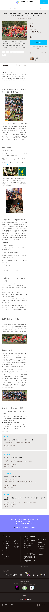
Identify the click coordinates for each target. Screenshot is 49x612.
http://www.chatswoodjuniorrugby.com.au (13, 164)
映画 (3, 541)
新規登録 (44, 2)
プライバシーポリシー (42, 552)
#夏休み (3, 54)
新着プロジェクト (16, 544)
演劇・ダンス (4, 550)
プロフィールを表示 (42, 60)
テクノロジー (8, 552)
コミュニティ (3, 547)
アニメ (3, 545)
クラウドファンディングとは (29, 541)
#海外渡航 (22, 52)
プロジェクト (5, 65)
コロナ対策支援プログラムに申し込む (29, 561)
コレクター (22, 65)
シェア (33, 53)
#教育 (17, 52)
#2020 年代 (40, 542)
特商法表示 (40, 554)
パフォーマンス (3, 555)
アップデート (13, 65)
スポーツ (29, 18)
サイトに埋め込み (44, 53)
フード (7, 556)
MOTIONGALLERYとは (42, 540)
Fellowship (26, 549)
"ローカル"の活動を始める (29, 551)
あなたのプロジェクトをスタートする (25, 527)
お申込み (26, 538)
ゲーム (7, 545)
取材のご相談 (41, 548)
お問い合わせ (41, 546)
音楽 (7, 543)
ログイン (3, 2)
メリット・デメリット (28, 547)
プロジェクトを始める (36, 8)
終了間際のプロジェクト (16, 547)
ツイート (37, 53)
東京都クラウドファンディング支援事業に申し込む (29, 557)
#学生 (3, 52)
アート (7, 541)
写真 (3, 543)
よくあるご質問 (41, 544)
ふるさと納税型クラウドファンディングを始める (29, 554)
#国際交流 (12, 52)
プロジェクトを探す (12, 8)
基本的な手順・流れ (28, 543)
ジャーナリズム (3, 559)
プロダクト (8, 547)
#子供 (7, 52)
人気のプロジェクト (16, 541)
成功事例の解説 (27, 545)
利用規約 (40, 550)
